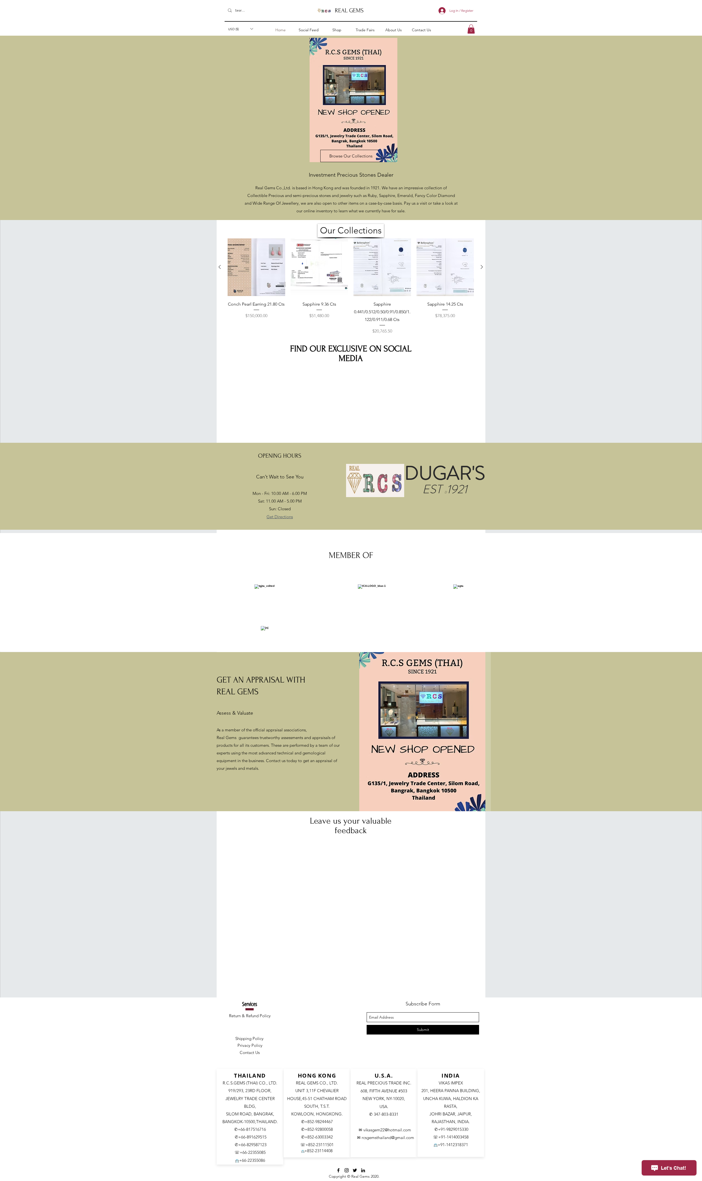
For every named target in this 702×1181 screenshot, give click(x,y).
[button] (391, 554)
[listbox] (351, 604)
